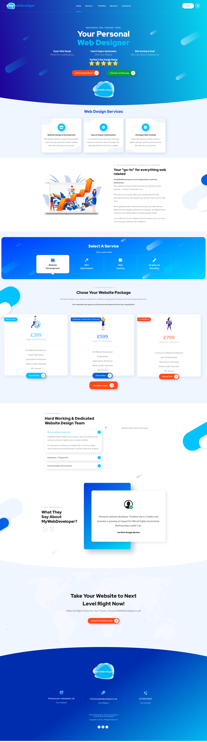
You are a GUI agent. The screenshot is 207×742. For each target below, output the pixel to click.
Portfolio (102, 6)
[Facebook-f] (99, 727)
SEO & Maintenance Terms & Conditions (103, 715)
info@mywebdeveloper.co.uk (103, 698)
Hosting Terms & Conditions (103, 716)
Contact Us (126, 6)
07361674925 (145, 698)
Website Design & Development (61, 135)
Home (78, 6)
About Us (113, 6)
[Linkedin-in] (103, 727)
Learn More (143, 154)
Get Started (60, 154)
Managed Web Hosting (145, 135)
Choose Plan (34, 375)
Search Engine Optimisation (103, 135)
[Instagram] (106, 727)
